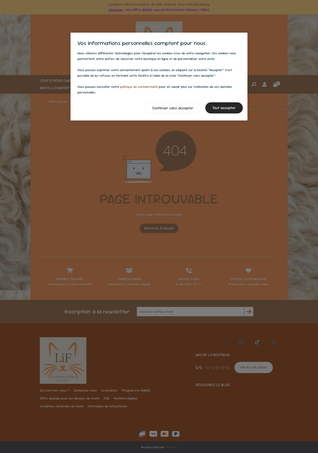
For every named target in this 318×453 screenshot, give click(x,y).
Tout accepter (224, 107)
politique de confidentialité (139, 87)
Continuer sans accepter (172, 108)
